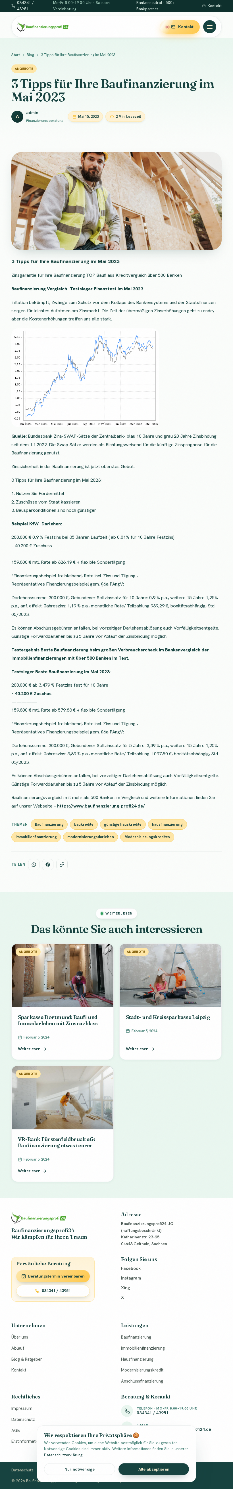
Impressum (21, 1408)
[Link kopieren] (62, 864)
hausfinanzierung (167, 824)
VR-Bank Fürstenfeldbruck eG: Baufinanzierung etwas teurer (56, 1142)
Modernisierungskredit (142, 1370)
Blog (30, 55)
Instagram (131, 1278)
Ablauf (17, 1348)
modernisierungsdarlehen (90, 836)
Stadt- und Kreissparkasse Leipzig (168, 1017)
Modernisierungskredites (147, 836)
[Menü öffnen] (209, 26)
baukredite (83, 824)
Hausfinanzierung (137, 1359)
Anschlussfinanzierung (142, 1381)
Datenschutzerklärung (63, 1454)
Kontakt (215, 5)
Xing (125, 1288)
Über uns (19, 1337)
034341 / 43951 (56, 1290)
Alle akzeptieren (153, 1469)
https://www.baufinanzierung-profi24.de (100, 806)
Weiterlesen (29, 1048)
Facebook (131, 1268)
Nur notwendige (80, 1469)
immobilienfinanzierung (36, 836)
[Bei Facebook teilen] (47, 864)
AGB (15, 1430)
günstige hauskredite (123, 824)
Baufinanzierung (49, 824)
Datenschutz (23, 1419)
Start (15, 55)
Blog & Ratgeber (26, 1359)
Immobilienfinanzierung (143, 1348)
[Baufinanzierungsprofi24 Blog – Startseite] (43, 26)
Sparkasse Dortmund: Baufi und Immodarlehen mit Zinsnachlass (58, 1020)
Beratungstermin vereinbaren (56, 1276)
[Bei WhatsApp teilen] (33, 864)
